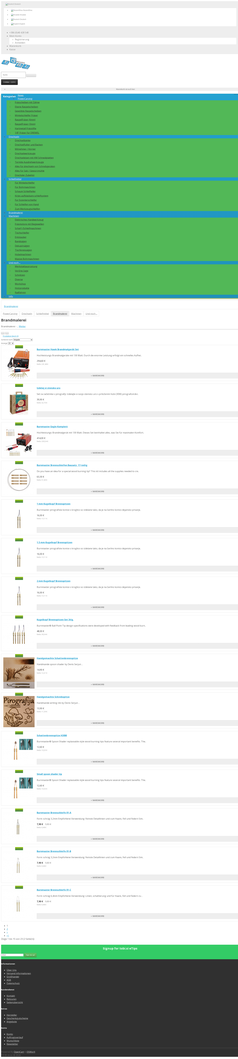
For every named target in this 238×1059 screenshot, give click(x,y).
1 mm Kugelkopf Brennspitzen (53, 503)
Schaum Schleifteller (25, 191)
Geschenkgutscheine (17, 1018)
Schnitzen (20, 275)
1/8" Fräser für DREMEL (27, 132)
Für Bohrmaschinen (25, 187)
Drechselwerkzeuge (25, 153)
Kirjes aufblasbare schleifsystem (31, 195)
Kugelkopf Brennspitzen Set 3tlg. (55, 619)
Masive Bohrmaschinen (27, 258)
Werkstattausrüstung (26, 266)
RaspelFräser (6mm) (25, 119)
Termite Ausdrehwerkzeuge (29, 162)
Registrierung (22, 39)
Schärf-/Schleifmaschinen (28, 228)
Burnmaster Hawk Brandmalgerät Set (58, 349)
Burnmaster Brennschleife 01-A (54, 812)
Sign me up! (30, 955)
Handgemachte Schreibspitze (53, 696)
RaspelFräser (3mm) (25, 124)
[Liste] (3, 333)
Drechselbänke (22, 140)
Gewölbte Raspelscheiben (28, 111)
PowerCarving (25, 98)
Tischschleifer (22, 232)
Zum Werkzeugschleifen (27, 208)
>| (8, 935)
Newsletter (12, 1044)
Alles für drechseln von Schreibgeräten (35, 166)
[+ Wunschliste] (178, 411)
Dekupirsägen (22, 245)
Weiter (22, 326)
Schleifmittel (15, 179)
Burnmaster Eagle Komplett (52, 426)
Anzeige (4, 343)
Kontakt (11, 995)
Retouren (11, 999)
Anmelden (20, 42)
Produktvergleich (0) (10, 336)
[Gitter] (7, 333)
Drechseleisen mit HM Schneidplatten (34, 157)
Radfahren (20, 292)
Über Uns (12, 970)
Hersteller (12, 1015)
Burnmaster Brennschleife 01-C (54, 889)
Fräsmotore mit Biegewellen (29, 224)
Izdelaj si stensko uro (48, 387)
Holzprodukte (22, 288)
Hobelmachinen (23, 254)
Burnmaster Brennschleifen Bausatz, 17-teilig (62, 465)
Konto (10, 1034)
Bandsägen (21, 241)
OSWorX (31, 1051)
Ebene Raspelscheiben (26, 106)
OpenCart (19, 1051)
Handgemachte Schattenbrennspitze (57, 658)
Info (11, 296)
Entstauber (20, 237)
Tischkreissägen (23, 250)
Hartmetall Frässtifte (25, 128)
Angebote (12, 1021)
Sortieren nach (6, 340)
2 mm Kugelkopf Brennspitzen (53, 581)
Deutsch (23, 19)
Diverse (19, 279)
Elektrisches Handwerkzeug (29, 219)
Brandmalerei (16, 212)
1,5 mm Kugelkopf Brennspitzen (54, 542)
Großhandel (13, 976)
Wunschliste (13, 1040)
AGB (9, 980)
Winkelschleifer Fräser (26, 115)
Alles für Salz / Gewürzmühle (29, 170)
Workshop (20, 283)
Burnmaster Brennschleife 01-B (54, 851)
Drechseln (14, 136)
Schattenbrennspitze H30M (52, 735)
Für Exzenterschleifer (26, 200)
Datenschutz (13, 983)
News (21, 95)
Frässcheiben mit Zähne (27, 102)
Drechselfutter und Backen (29, 144)
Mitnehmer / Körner (25, 149)
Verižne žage (21, 270)
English (22, 24)
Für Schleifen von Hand (27, 204)
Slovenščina (27, 10)
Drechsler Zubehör (25, 175)
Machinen (14, 215)
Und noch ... (14, 262)
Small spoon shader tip (49, 774)
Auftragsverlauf (15, 1037)
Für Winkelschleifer (25, 182)
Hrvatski (22, 15)
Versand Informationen (19, 973)
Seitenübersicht (15, 1002)
